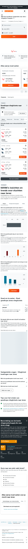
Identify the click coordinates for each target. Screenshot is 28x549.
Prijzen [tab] (4, 203)
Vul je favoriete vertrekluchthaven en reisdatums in (13, 408)
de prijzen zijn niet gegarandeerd (8, 533)
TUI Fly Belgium (11, 446)
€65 (2, 16)
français (15, 7)
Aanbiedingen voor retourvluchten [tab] (11, 501)
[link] (14, 290)
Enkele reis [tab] (9, 119)
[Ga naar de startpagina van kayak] (9, 11)
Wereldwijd (15, 522)
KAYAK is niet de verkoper (8, 537)
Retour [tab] (3, 119)
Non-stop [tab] (16, 119)
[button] (26, 7)
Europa (20, 522)
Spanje (24, 522)
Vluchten (9, 522)
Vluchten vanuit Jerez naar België (11, 509)
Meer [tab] (23, 203)
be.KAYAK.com (3, 522)
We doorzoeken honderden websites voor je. (12, 540)
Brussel (22, 210)
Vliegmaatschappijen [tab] (14, 203)
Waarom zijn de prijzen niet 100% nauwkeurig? (13, 542)
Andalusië (10, 523)
